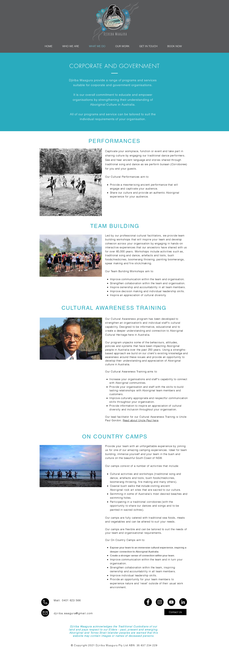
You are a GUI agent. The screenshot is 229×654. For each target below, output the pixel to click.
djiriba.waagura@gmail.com (73, 613)
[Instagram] (160, 602)
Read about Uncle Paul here (140, 420)
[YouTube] (171, 602)
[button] (175, 612)
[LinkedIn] (183, 602)
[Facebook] (148, 602)
